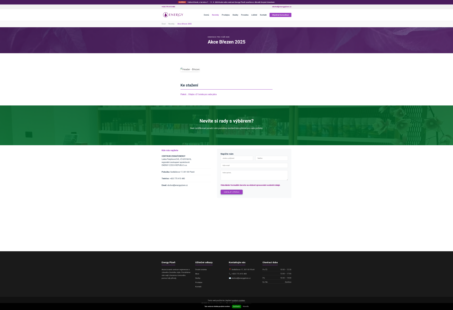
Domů (206, 15)
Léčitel (254, 15)
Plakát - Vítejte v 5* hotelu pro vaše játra (198, 94)
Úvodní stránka (201, 269)
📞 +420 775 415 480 (238, 274)
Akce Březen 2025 (184, 24)
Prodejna (226, 15)
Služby (235, 15)
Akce (197, 274)
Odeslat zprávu (231, 192)
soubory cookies (238, 300)
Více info (246, 306)
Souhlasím (236, 306)
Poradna (244, 15)
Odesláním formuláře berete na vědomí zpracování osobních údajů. (250, 185)
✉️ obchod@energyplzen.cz (240, 278)
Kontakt (263, 15)
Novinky (215, 15)
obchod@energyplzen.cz (281, 7)
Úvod (164, 24)
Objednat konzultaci (280, 15)
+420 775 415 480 (168, 7)
